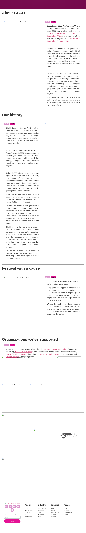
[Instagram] (18, 506)
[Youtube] (14, 506)
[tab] (47, 22)
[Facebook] (6, 506)
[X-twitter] (10, 506)
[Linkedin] (12, 510)
